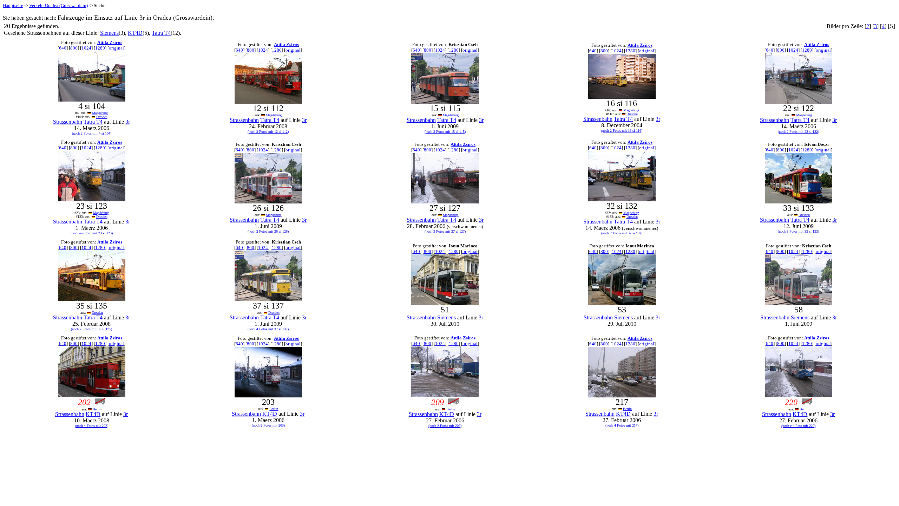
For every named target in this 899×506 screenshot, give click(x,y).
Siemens (109, 33)
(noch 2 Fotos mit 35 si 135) (91, 329)
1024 (86, 48)
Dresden (101, 117)
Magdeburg (100, 113)
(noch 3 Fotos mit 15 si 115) (445, 132)
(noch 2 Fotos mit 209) (444, 426)
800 (74, 48)
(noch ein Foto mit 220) (798, 426)
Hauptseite (13, 5)
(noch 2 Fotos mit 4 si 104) (91, 133)
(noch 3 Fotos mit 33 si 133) (798, 231)
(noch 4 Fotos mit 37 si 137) (268, 329)
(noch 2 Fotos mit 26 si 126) (268, 231)
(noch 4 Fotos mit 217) (621, 425)
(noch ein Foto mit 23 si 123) (92, 233)
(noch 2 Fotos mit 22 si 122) (798, 132)
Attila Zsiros (109, 42)
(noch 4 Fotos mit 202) (91, 426)
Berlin (97, 409)
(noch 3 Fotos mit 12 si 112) (268, 132)
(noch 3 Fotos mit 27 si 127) (445, 231)
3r (127, 122)
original (116, 48)
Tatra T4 (161, 33)
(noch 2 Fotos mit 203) (268, 425)
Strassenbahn (67, 122)
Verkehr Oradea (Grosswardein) (58, 5)
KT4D (135, 33)
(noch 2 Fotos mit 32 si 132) (621, 233)
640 (62, 48)
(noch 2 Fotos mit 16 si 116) (621, 130)
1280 (100, 48)
